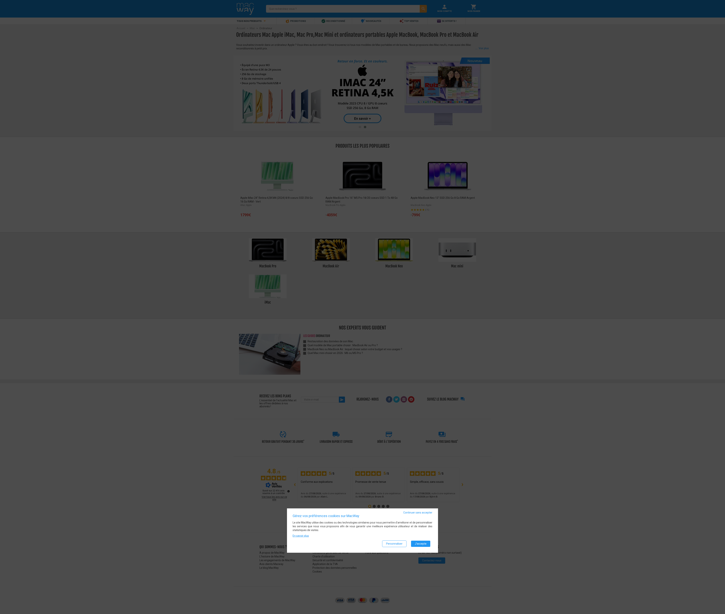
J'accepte (421, 543)
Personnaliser (394, 543)
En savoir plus (301, 535)
